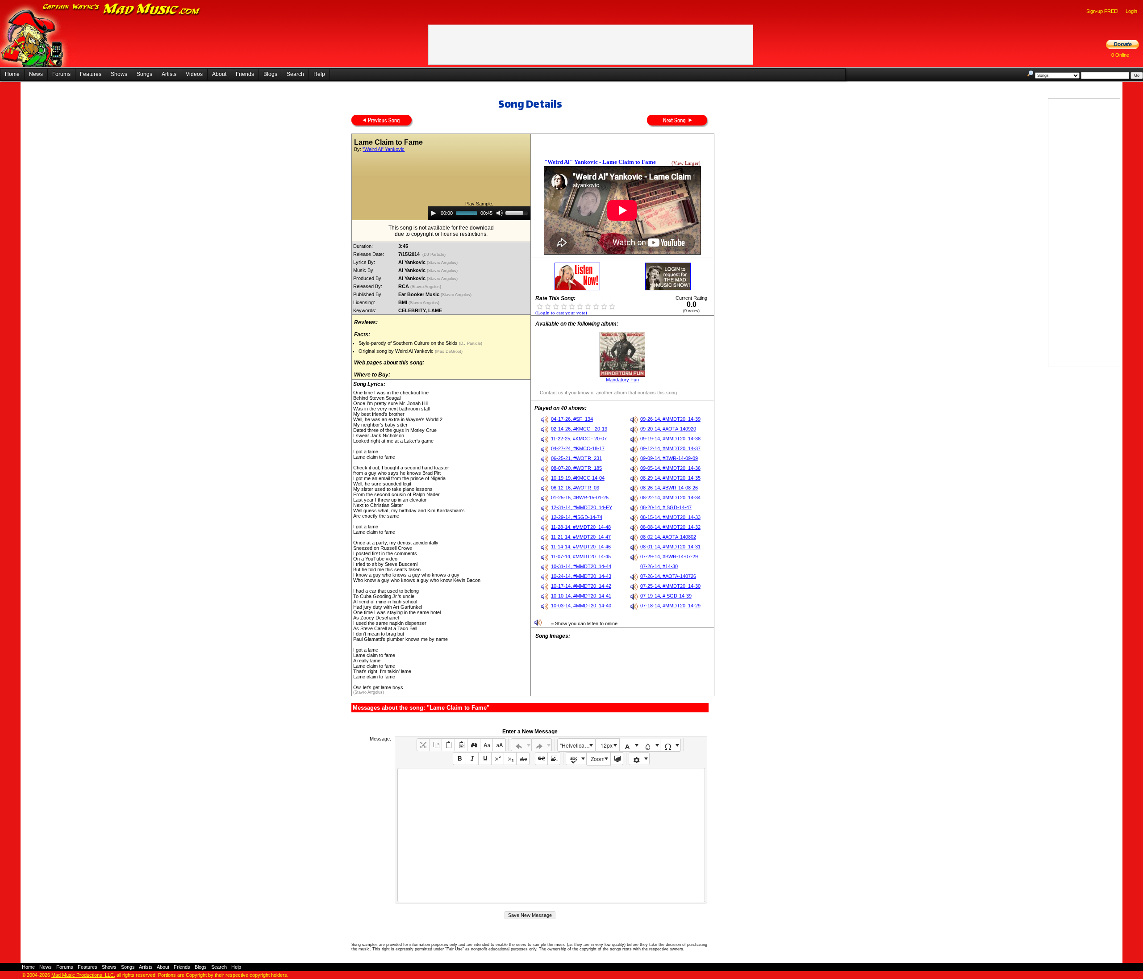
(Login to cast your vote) (561, 312)
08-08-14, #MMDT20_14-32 (670, 527)
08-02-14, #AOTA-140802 (668, 537)
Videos (194, 74)
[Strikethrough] (523, 759)
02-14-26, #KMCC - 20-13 (579, 428)
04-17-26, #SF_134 (572, 419)
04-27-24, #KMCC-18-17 (578, 448)
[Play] (433, 213)
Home (12, 74)
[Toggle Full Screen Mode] (617, 759)
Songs (144, 74)
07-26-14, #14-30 (659, 566)
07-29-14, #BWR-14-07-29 (669, 556)
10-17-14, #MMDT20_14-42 (581, 586)
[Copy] (436, 745)
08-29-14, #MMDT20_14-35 (670, 478)
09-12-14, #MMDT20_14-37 (670, 448)
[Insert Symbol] (670, 745)
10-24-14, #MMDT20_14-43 (581, 576)
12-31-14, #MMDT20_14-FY (581, 507)
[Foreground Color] (630, 745)
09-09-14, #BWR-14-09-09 (669, 458)
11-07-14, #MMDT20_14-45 (581, 556)
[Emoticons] (639, 759)
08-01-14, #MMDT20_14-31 (670, 546)
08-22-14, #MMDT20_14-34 (670, 497)
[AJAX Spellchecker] (576, 759)
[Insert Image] (554, 759)
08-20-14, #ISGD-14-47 (666, 507)
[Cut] (423, 745)
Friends (245, 74)
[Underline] (485, 759)
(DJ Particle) (434, 254)
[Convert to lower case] (486, 745)
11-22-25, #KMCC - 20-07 (579, 438)
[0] (540, 306)
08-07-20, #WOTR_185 (576, 468)
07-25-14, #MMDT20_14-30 (670, 586)
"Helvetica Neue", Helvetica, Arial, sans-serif (577, 745)
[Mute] (499, 213)
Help (319, 74)
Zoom (598, 758)
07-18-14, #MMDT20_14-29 (670, 605)
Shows (119, 74)
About (219, 74)
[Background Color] (650, 745)
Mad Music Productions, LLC (82, 975)
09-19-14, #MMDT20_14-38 (670, 438)
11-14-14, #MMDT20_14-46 (581, 546)
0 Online (1120, 55)
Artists (169, 74)
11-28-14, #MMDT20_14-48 (581, 527)
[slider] (517, 212)
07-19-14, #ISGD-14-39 (666, 595)
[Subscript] (510, 759)
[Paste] (448, 745)
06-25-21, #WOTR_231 (576, 458)
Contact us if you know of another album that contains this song (608, 392)
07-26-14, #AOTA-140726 (668, 576)
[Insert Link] (541, 759)
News (36, 74)
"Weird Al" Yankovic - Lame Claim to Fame (600, 162)
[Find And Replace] (473, 745)
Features (90, 74)
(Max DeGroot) (448, 351)
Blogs (270, 74)
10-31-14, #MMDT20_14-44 (581, 566)
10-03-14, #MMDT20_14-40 (581, 605)
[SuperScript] (498, 759)
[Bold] (459, 759)
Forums (61, 74)
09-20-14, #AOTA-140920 (668, 428)
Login (1131, 11)
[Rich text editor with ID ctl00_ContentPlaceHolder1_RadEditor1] (551, 835)
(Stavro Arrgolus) (443, 262)
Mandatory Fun (622, 379)
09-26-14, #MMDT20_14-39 (670, 419)
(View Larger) (686, 163)
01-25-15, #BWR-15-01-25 (580, 497)
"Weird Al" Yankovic (384, 149)
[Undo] (521, 745)
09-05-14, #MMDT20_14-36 (670, 468)
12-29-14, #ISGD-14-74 (576, 517)
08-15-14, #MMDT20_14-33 (670, 517)
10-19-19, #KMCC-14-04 (578, 478)
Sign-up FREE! (1102, 11)
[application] (479, 213)
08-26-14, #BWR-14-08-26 (669, 487)
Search (295, 74)
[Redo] (542, 745)
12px (607, 745)
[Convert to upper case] (499, 745)
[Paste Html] (461, 745)
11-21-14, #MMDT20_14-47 (581, 537)
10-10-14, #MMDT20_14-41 (581, 595)
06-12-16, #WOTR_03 (575, 487)
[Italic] (472, 759)
